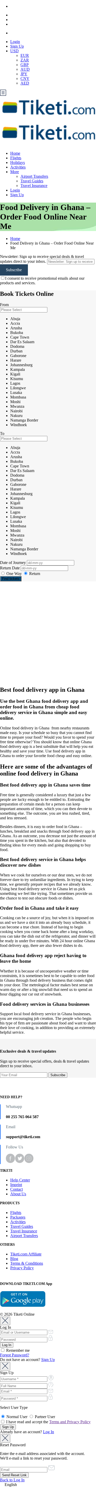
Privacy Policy (22, 1268)
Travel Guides (31, 181)
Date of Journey (13, 562)
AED (24, 83)
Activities (18, 167)
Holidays (17, 162)
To (2, 433)
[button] (48, 1484)
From (4, 304)
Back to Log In (12, 1480)
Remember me (17, 1350)
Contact (16, 1189)
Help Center (20, 1180)
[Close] (5, 1321)
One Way (14, 573)
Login (15, 41)
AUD (25, 69)
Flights (15, 158)
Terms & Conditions (26, 1263)
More (14, 172)
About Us (18, 1194)
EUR (24, 55)
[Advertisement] (48, 633)
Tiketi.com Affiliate (25, 1254)
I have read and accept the (48, 1422)
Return (34, 573)
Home (15, 153)
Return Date (10, 568)
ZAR (24, 60)
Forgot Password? (14, 1355)
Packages (17, 1217)
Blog (14, 1258)
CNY (24, 78)
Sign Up (17, 46)
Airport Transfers (34, 176)
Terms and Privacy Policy (70, 1422)
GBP (24, 64)
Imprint (16, 1184)
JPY (23, 74)
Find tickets (10, 579)
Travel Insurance (33, 185)
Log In (48, 1432)
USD (14, 51)
